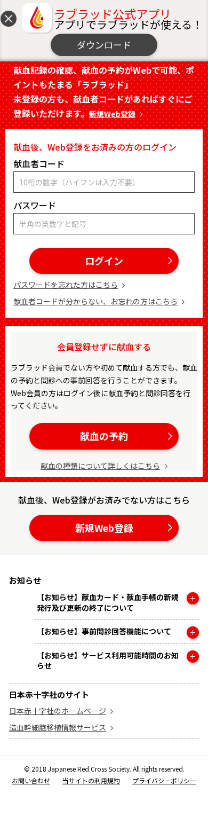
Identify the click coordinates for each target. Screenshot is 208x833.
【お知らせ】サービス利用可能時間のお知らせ (108, 660)
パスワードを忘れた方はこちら (65, 284)
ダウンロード (104, 44)
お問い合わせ (31, 780)
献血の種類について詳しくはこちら (100, 465)
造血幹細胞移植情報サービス (57, 727)
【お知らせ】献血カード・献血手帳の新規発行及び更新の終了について (108, 602)
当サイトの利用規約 (91, 780)
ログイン (104, 261)
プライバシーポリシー (164, 780)
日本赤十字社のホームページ (57, 710)
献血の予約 (104, 436)
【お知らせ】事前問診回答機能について (104, 631)
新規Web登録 (112, 113)
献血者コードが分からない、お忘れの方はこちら (95, 301)
